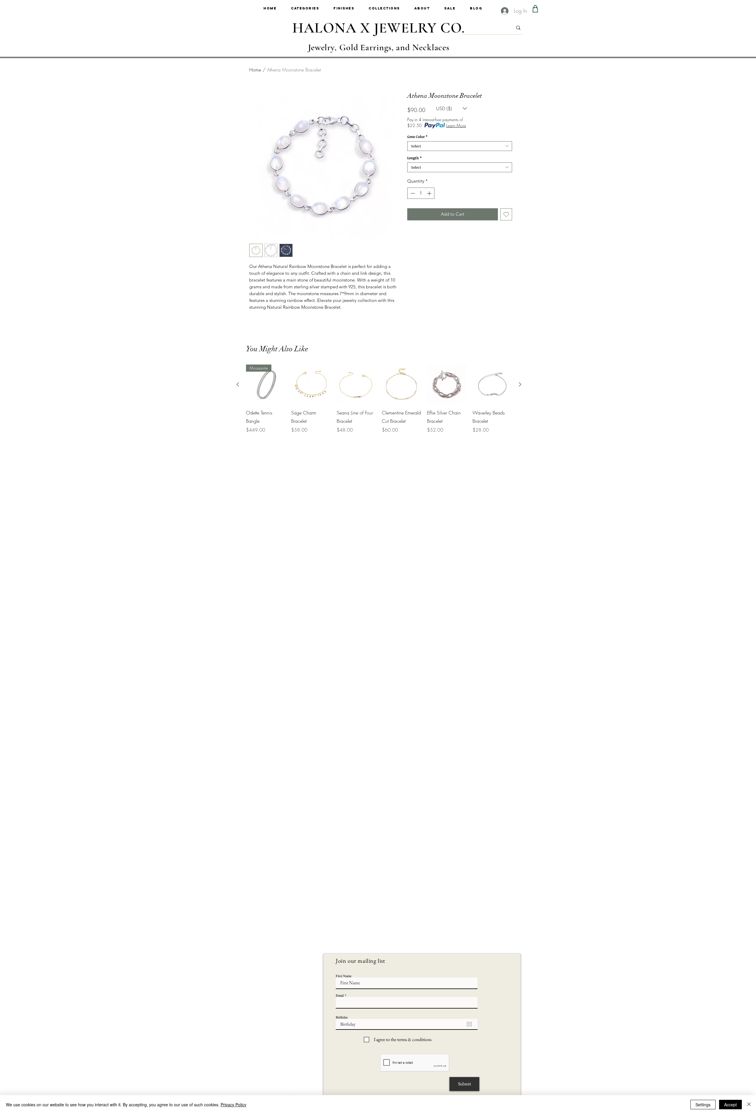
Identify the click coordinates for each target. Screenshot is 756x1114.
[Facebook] (289, 1088)
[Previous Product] (237, 384)
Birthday (342, 1017)
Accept (730, 1105)
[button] (312, 8)
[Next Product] (520, 384)
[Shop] (535, 9)
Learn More (456, 125)
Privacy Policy (233, 1105)
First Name (343, 976)
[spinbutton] (421, 193)
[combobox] (459, 146)
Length (414, 158)
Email (340, 995)
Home (255, 69)
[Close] (748, 1104)
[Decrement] (412, 193)
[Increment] (430, 193)
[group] (379, 399)
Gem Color (417, 136)
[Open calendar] (469, 1024)
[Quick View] (310, 384)
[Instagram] (274, 1088)
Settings (703, 1105)
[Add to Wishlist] (506, 214)
